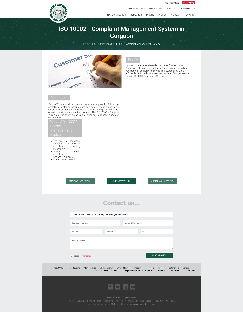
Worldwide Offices (172, 3)
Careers (148, 271)
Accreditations (73, 268)
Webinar (161, 271)
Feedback (175, 271)
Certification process (96, 304)
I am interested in (121, 181)
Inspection (136, 14)
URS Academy (106, 268)
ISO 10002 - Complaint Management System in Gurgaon (121, 32)
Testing (150, 14)
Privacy (141, 301)
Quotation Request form (163, 181)
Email (116, 271)
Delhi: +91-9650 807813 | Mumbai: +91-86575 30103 (149, 8)
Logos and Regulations (155, 301)
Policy (167, 301)
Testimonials (173, 268)
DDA (173, 301)
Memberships (90, 268)
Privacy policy (85, 256)
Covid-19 (189, 14)
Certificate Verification (80, 181)
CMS (97, 271)
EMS (106, 271)
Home (86, 44)
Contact (175, 14)
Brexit (117, 304)
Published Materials (76, 301)
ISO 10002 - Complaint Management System (135, 44)
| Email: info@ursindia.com (183, 8)
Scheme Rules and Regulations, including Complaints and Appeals (111, 301)
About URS (58, 268)
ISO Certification (116, 14)
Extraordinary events (147, 304)
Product (162, 14)
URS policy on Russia (129, 304)
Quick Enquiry (188, 3)
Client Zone (190, 271)
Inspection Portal (132, 271)
